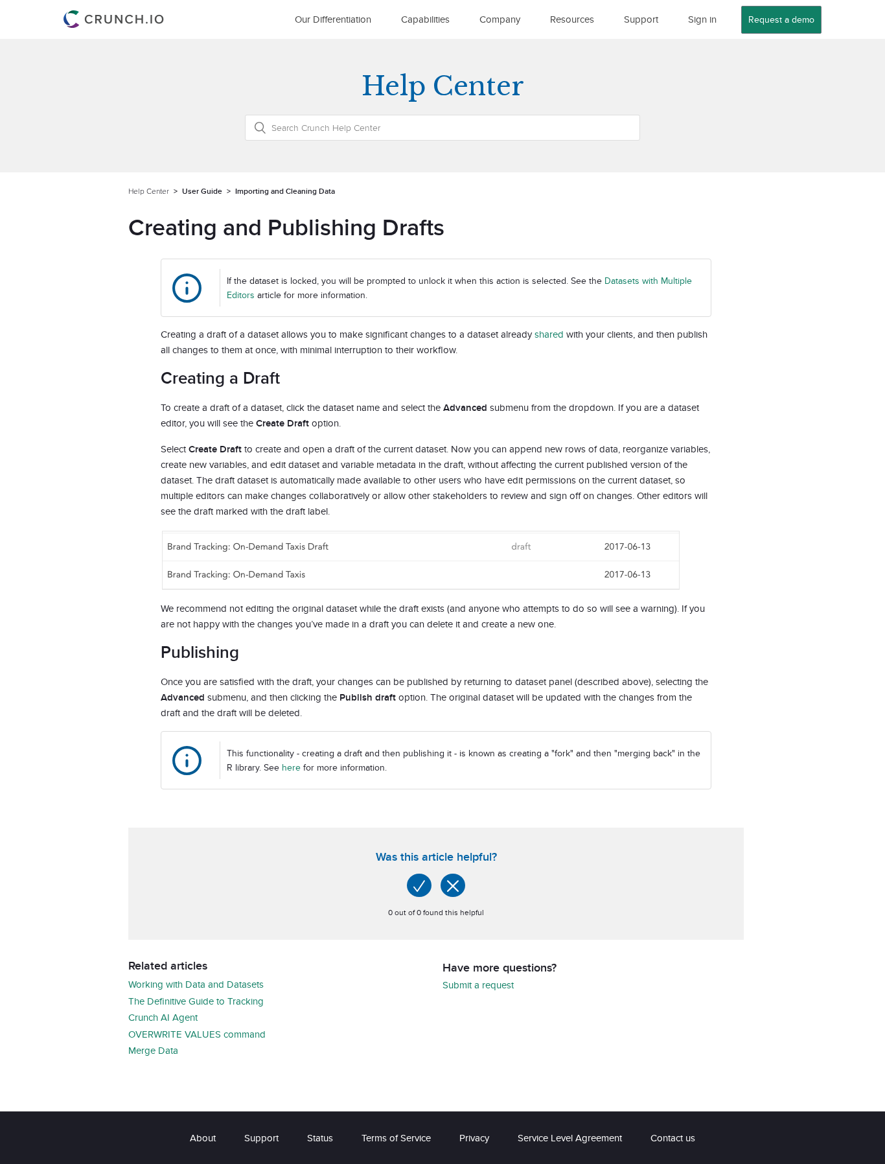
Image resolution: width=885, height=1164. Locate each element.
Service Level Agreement (570, 1138)
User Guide (202, 190)
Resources (572, 19)
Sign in (702, 19)
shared (549, 334)
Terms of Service (396, 1138)
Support (641, 19)
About (203, 1138)
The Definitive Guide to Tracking (196, 1001)
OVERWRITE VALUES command (197, 1034)
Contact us (672, 1138)
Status (320, 1138)
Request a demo (781, 19)
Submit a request (478, 985)
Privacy (474, 1138)
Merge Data (153, 1050)
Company (499, 19)
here (291, 767)
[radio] (419, 885)
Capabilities (425, 19)
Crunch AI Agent (163, 1017)
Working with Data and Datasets (196, 984)
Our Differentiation (333, 19)
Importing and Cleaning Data (285, 190)
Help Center (148, 190)
